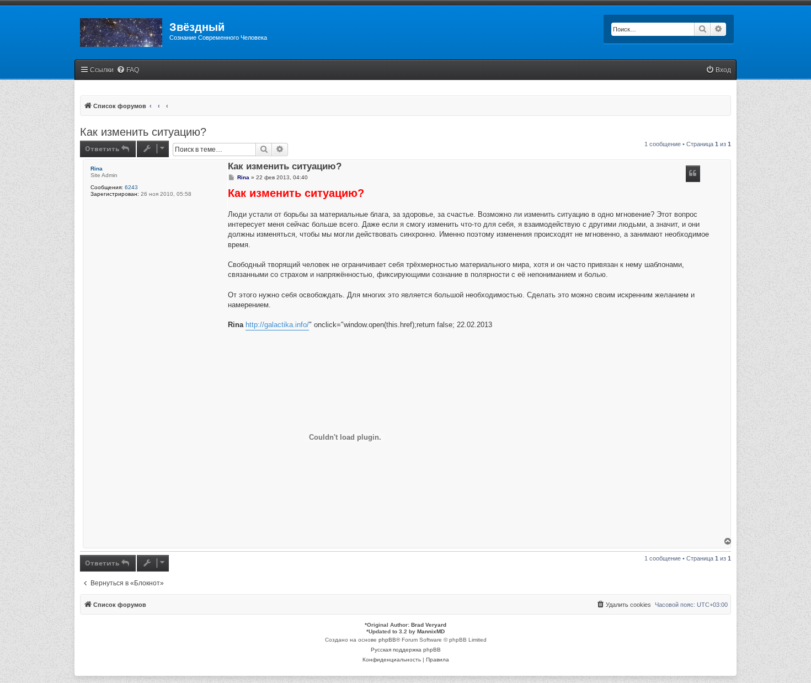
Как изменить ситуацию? (143, 132)
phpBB (387, 640)
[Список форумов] (121, 30)
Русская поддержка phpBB (406, 650)
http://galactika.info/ (277, 325)
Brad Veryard (428, 625)
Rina (96, 169)
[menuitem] (127, 70)
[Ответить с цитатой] (693, 174)
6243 (131, 187)
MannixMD (431, 631)
